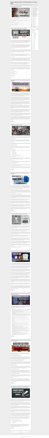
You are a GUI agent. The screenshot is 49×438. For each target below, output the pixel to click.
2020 (33, 45)
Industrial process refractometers (18, 399)
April (34, 40)
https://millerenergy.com (13, 169)
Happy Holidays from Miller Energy (16, 6)
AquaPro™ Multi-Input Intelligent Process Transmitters (19, 28)
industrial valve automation (23, 378)
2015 (33, 49)
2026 (33, 31)
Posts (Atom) (22, 433)
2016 (33, 48)
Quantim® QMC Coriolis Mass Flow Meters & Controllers (19, 251)
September (35, 37)
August (34, 38)
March (34, 41)
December (35, 33)
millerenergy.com (34, 17)
